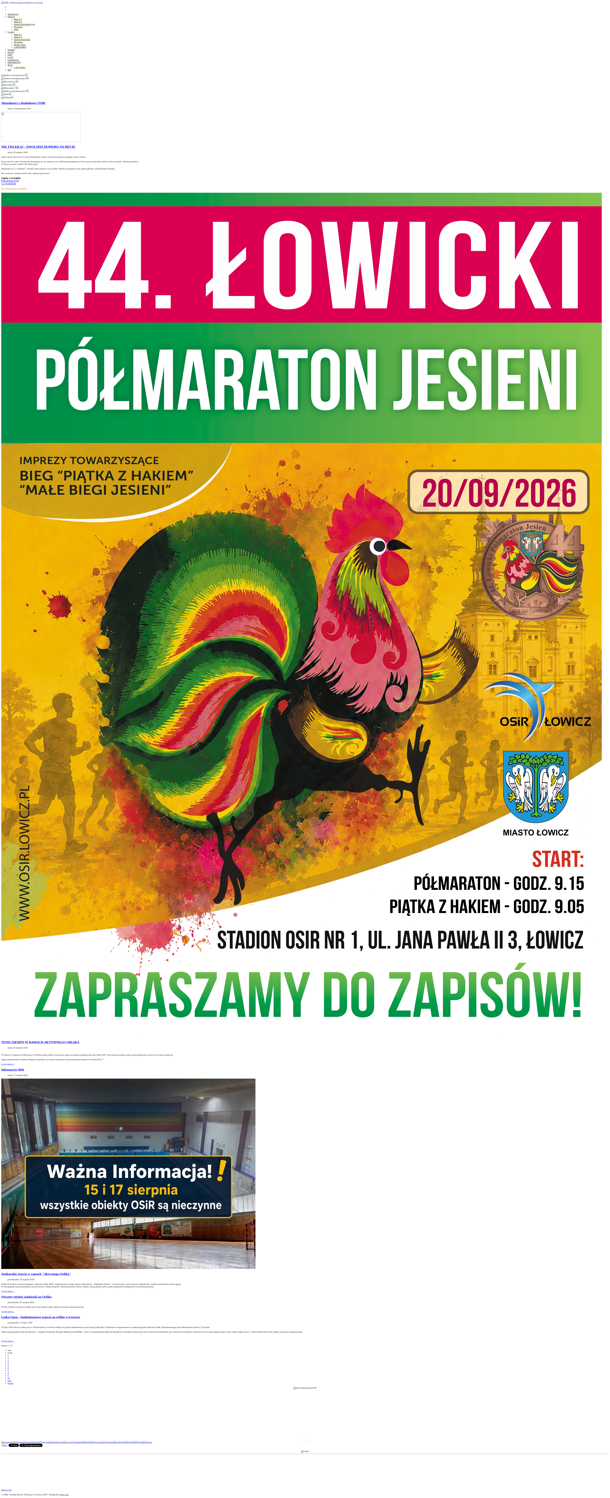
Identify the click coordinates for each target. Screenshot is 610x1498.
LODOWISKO (20, 47)
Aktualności (13, 14)
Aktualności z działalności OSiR (23, 103)
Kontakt (11, 50)
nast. (10, 1381)
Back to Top (6, 1490)
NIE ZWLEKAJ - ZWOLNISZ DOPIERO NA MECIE (38, 146)
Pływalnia (18, 27)
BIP (9, 70)
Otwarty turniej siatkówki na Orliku (26, 1296)
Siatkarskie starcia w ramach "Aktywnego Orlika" (36, 1274)
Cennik (11, 32)
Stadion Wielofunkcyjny (24, 24)
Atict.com (64, 1494)
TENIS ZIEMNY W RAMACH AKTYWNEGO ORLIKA (40, 1042)
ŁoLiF (10, 57)
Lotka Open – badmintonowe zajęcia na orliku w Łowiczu (40, 1317)
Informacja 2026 (12, 1069)
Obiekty (11, 17)
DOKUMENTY (14, 62)
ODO (10, 55)
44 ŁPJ (11, 52)
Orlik (16, 29)
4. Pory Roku (19, 67)
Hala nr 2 (18, 22)
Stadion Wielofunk (22, 39)
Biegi (10, 65)
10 (9, 1378)
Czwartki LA (13, 60)
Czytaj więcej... (7, 1064)
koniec (11, 1383)
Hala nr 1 (18, 19)
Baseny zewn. (20, 44)
